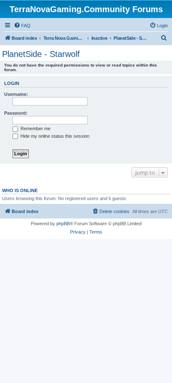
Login (11, 83)
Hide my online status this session (54, 136)
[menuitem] (22, 26)
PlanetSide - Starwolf (41, 54)
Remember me (35, 128)
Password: (16, 113)
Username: (16, 94)
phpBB (63, 223)
